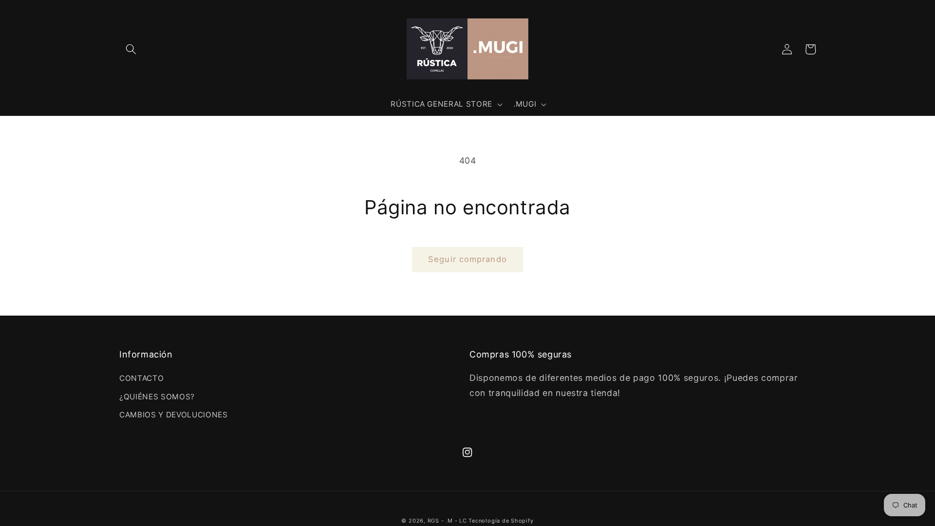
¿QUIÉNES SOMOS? (157, 396)
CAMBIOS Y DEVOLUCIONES (173, 414)
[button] (131, 49)
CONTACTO (141, 378)
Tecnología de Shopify (500, 520)
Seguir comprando (467, 259)
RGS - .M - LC (448, 520)
